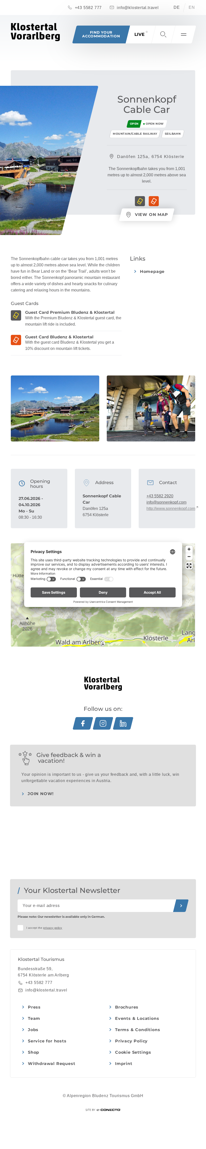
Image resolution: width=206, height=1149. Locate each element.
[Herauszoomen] (189, 556)
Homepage (152, 271)
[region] (103, 643)
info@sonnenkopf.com (166, 502)
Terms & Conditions (137, 1029)
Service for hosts (47, 1041)
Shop (33, 1052)
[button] (163, 34)
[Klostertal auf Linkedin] (123, 723)
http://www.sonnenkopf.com (170, 508)
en (192, 7)
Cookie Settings (133, 1052)
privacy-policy (52, 927)
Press (34, 1007)
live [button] (139, 34)
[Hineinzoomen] (189, 549)
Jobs (33, 1029)
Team (34, 1018)
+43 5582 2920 (159, 496)
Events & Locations (137, 1018)
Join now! (41, 793)
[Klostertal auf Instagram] (103, 723)
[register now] (181, 905)
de (177, 7)
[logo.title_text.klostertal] (35, 32)
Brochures (126, 1007)
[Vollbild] (189, 565)
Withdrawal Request (51, 1063)
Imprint (123, 1063)
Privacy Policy (131, 1041)
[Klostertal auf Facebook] (83, 723)
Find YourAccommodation (101, 34)
